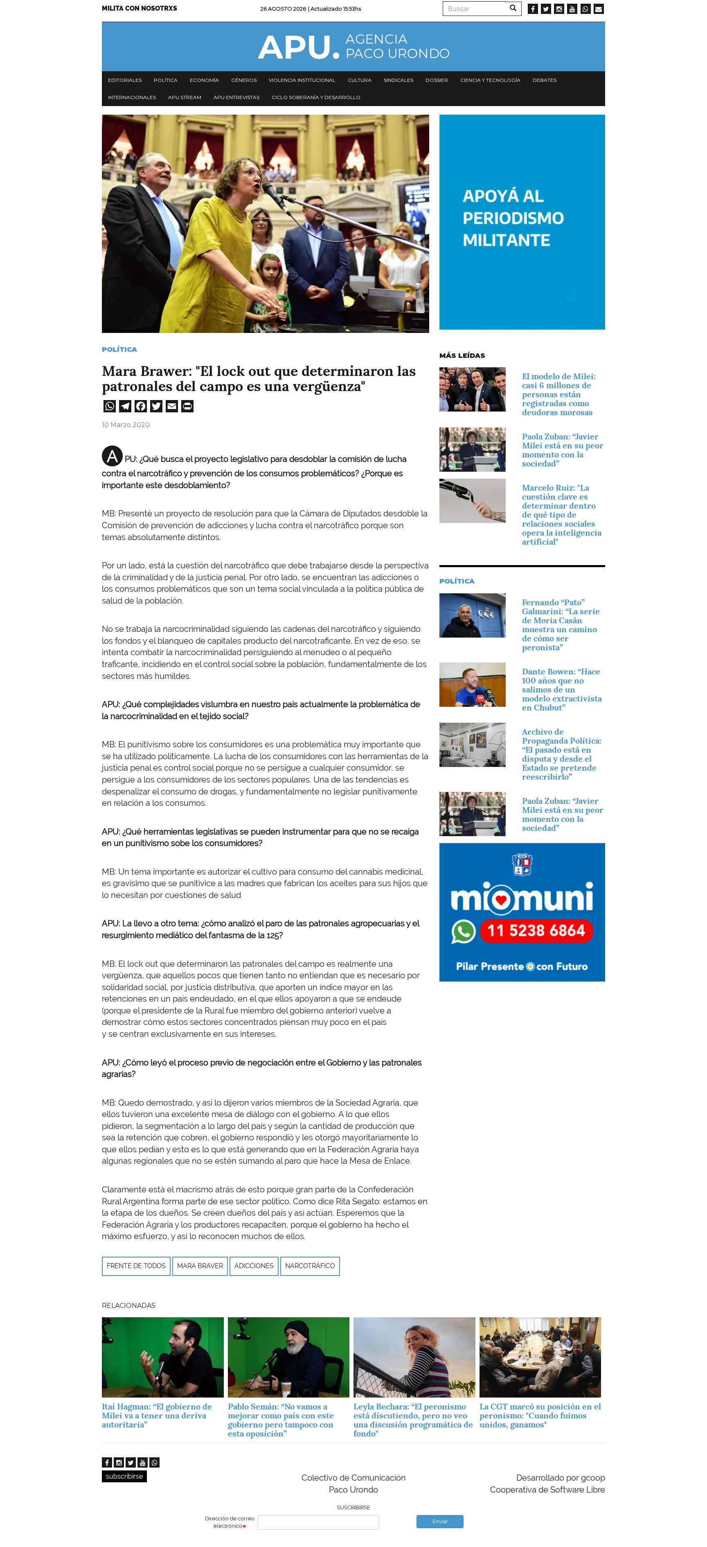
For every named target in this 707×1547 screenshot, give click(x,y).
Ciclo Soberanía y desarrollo (316, 97)
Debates (544, 80)
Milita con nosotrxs (139, 8)
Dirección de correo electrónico (229, 1522)
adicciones (254, 1266)
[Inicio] (353, 46)
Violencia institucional (302, 80)
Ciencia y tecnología (490, 80)
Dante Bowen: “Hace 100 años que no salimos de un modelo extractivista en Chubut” (562, 689)
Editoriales (125, 80)
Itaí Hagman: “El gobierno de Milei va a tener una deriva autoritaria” (157, 1415)
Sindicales (398, 80)
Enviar (440, 1521)
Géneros (244, 80)
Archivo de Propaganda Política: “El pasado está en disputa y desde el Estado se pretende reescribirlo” (561, 754)
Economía (204, 80)
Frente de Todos (136, 1266)
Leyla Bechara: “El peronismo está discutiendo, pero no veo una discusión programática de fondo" (413, 1420)
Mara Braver (200, 1266)
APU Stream (184, 97)
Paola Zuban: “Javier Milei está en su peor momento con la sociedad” (562, 450)
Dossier (437, 80)
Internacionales (132, 97)
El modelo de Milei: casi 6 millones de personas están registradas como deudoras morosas (559, 394)
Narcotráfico (310, 1266)
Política (166, 80)
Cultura (360, 80)
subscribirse (124, 1476)
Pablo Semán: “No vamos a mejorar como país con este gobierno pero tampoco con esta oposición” (281, 1420)
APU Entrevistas (236, 97)
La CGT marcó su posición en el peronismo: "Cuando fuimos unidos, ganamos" (540, 1415)
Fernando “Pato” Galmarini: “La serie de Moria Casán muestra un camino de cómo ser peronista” (561, 625)
